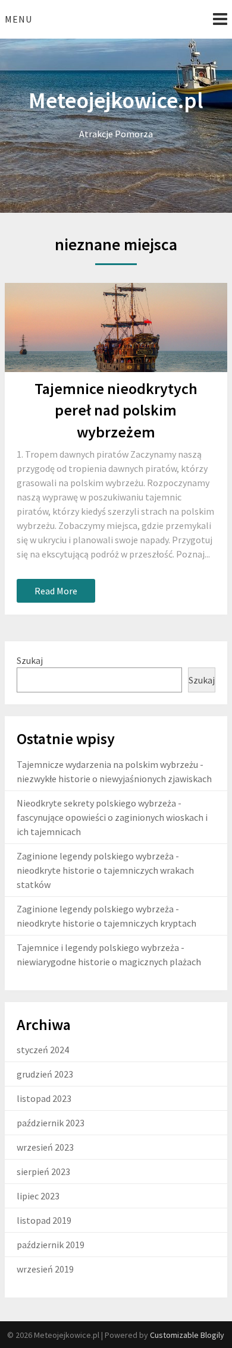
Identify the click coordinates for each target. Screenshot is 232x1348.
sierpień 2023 (43, 1171)
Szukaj (30, 660)
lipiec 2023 (38, 1196)
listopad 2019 (44, 1220)
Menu (18, 19)
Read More (56, 591)
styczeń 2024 (43, 1050)
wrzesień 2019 (45, 1269)
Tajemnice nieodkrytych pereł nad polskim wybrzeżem (116, 410)
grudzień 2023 (45, 1074)
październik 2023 (50, 1123)
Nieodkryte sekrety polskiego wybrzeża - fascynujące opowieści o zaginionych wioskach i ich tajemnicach (112, 817)
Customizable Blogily (187, 1335)
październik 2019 (50, 1245)
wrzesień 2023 (45, 1147)
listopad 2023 (44, 1098)
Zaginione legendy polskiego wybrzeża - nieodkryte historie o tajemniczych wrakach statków (105, 870)
